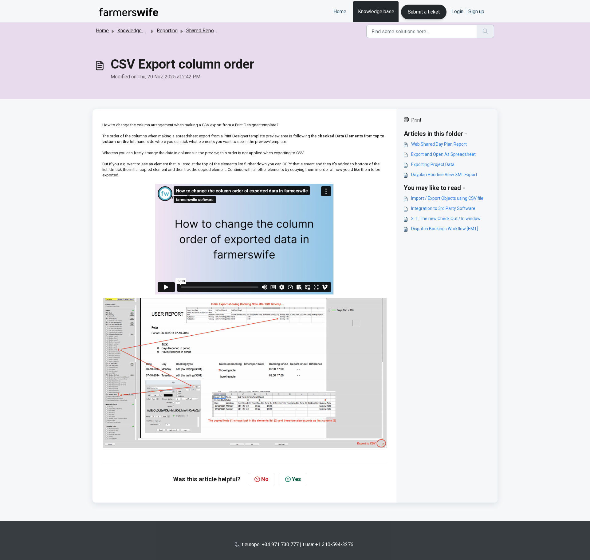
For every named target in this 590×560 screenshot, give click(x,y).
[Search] (485, 31)
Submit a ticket (424, 12)
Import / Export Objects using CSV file (447, 198)
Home (339, 11)
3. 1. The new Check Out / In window (446, 218)
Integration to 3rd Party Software (443, 208)
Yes (296, 479)
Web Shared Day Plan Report (439, 144)
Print (416, 120)
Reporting (167, 31)
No (265, 479)
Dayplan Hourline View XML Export (444, 174)
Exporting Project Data (432, 164)
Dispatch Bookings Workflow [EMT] (444, 228)
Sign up (476, 11)
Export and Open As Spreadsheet (443, 154)
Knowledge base (376, 11)
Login (457, 11)
